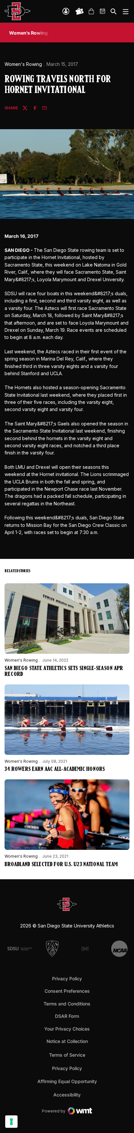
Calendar (103, 11)
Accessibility (67, 1094)
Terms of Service (67, 1055)
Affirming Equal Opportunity (67, 1081)
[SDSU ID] (65, 11)
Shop (91, 11)
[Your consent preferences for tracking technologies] (11, 1121)
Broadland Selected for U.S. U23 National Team (61, 865)
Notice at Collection (67, 1041)
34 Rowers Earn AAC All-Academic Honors (55, 770)
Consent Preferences (67, 991)
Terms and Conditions (67, 1003)
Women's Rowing (23, 64)
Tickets (79, 11)
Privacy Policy (67, 978)
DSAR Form (67, 1016)
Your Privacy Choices (67, 1029)
